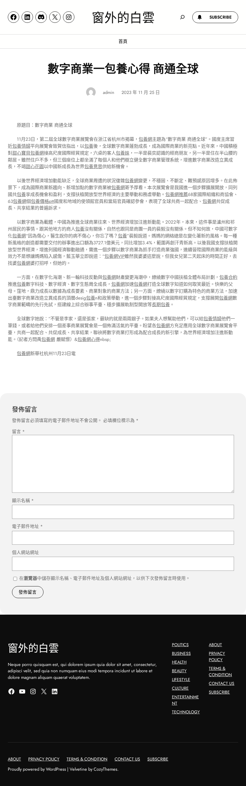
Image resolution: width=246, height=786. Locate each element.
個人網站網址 (25, 552)
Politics (180, 645)
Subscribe (219, 692)
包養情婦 (21, 146)
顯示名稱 (23, 500)
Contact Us (221, 683)
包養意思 (93, 166)
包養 (88, 146)
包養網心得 (88, 339)
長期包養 (161, 304)
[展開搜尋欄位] (182, 17)
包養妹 (122, 153)
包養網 (145, 139)
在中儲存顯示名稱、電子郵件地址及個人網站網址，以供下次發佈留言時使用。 (104, 578)
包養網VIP (114, 256)
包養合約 (228, 277)
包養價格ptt (42, 201)
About (215, 645)
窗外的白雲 (123, 17)
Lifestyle (181, 679)
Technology (186, 712)
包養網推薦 (176, 194)
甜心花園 (35, 166)
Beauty (179, 671)
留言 (18, 431)
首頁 (123, 41)
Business (181, 653)
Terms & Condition (220, 671)
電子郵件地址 (27, 526)
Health (179, 662)
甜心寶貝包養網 (28, 153)
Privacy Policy (217, 656)
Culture (180, 688)
